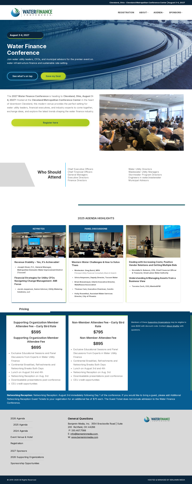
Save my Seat (53, 76)
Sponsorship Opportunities (25, 463)
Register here (50, 122)
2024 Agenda (20, 430)
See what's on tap (22, 76)
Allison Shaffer (173, 326)
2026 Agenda (18, 418)
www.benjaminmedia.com (84, 437)
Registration (17, 443)
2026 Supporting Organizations (27, 457)
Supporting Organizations (159, 322)
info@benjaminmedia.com (84, 433)
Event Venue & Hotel (22, 437)
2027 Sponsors (19, 450)
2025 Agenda (20, 424)
